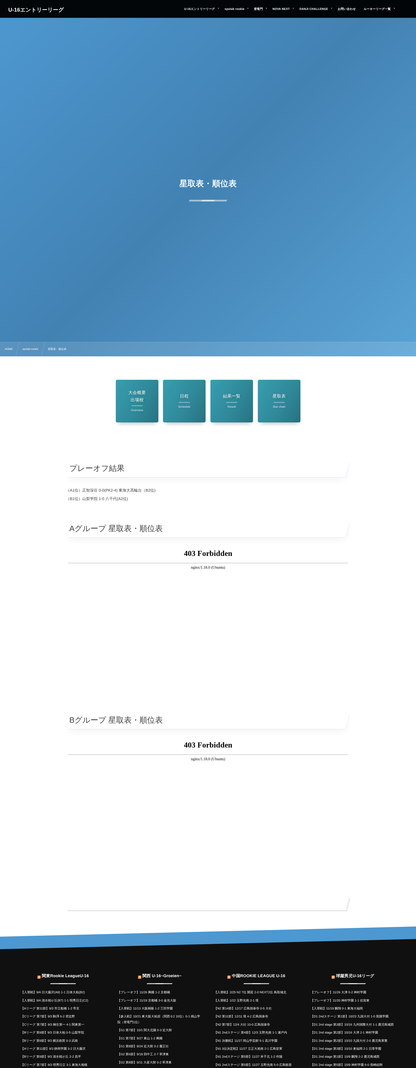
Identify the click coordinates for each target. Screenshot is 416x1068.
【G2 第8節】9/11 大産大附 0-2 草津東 (144, 1062)
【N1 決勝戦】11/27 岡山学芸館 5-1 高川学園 (245, 1040)
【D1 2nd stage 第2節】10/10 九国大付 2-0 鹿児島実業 (349, 1040)
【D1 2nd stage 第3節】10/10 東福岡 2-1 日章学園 (346, 1048)
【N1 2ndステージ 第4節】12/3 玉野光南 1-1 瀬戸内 (250, 1032)
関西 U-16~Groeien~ (162, 976)
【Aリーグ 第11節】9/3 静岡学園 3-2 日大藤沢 (53, 1048)
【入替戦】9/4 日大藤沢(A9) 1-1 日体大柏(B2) (53, 992)
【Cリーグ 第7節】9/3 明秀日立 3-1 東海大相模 (54, 1065)
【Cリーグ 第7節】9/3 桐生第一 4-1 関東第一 (52, 1024)
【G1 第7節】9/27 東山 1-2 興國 (139, 1038)
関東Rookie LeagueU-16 (65, 976)
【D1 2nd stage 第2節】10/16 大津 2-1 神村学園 (344, 1032)
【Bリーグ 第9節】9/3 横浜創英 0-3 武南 (49, 1040)
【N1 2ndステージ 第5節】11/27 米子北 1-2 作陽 (248, 1056)
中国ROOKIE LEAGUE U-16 (258, 976)
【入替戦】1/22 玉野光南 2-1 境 (236, 1000)
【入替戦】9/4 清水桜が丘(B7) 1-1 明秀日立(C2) (54, 1000)
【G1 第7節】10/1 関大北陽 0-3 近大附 (144, 1030)
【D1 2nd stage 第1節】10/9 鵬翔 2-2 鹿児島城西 (345, 1056)
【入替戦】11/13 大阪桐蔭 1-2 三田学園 (145, 1008)
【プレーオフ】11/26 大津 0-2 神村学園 (338, 992)
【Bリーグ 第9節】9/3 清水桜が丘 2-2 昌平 (51, 1056)
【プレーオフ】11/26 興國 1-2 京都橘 (143, 992)
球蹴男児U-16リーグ (355, 976)
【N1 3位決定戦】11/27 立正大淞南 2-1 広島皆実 (248, 1048)
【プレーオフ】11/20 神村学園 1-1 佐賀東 (340, 1000)
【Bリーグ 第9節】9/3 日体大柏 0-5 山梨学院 (52, 1032)
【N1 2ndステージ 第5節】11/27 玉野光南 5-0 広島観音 (253, 1065)
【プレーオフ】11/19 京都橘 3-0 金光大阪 (146, 1000)
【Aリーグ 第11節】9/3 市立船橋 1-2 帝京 (50, 1008)
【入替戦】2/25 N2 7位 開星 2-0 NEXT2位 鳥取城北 (250, 992)
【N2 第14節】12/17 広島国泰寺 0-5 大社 (243, 1008)
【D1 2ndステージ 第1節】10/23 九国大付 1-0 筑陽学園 (350, 1016)
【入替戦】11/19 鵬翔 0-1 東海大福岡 (337, 1008)
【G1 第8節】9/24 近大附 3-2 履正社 (143, 1046)
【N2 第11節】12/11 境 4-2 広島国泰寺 (241, 1016)
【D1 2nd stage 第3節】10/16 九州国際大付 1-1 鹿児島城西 (352, 1024)
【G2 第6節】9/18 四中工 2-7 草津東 (143, 1054)
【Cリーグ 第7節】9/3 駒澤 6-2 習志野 (48, 1016)
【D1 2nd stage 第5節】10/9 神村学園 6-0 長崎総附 (347, 1065)
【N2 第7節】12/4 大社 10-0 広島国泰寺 (242, 1024)
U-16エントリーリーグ (36, 10)
